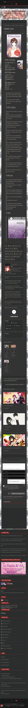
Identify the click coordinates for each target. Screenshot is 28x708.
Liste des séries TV (5, 623)
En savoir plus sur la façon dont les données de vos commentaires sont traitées (13, 497)
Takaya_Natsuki (10, 254)
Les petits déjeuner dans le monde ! (14, 384)
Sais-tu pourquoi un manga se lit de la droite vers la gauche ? (14, 379)
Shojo (16, 248)
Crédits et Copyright (6, 645)
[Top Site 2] (1, 591)
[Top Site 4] (2, 591)
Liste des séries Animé (6, 620)
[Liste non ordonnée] (11, 469)
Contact (3, 643)
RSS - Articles (5, 600)
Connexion (23, 460)
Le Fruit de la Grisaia (8, 405)
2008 (13, 259)
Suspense (14, 251)
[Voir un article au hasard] (26, 7)
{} (17, 468)
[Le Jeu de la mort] (14, 414)
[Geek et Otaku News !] (2, 7)
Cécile (10, 31)
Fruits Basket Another (7, 365)
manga (10, 246)
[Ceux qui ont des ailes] (13, 346)
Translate (10, 608)
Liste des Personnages (6, 632)
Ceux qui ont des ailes (13, 350)
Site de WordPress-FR (5, 665)
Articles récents (14, 264)
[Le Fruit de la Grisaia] (14, 393)
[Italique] (5, 469)
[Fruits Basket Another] (6, 361)
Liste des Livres (5, 637)
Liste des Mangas (5, 634)
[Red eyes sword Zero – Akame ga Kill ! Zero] (14, 435)
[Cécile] (7, 267)
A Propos (3, 640)
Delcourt (8, 259)
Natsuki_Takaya (18, 254)
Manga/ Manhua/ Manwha (17, 25)
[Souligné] (7, 469)
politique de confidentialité (8, 489)
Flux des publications (5, 659)
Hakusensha (17, 256)
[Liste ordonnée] (10, 469)
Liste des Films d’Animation (7, 629)
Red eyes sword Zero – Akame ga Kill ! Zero (12, 448)
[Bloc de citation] (13, 469)
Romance (8, 251)
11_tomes (20, 251)
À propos (7, 264)
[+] (19, 468)
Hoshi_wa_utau (10, 248)
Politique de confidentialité (7, 648)
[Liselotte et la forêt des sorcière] (6, 346)
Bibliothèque (7, 25)
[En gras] (3, 469)
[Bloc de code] (14, 469)
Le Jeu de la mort (7, 427)
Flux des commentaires (5, 662)
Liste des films (4, 626)
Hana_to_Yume (10, 256)
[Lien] (16, 469)
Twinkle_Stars (17, 246)
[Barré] (8, 469)
